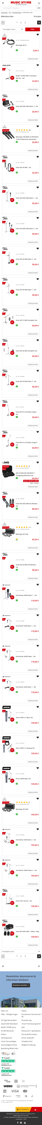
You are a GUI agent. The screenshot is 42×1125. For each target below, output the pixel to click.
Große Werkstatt (7, 1031)
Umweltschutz (27, 1041)
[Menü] (15, 1052)
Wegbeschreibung (28, 1045)
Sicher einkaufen (28, 1038)
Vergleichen (33, 59)
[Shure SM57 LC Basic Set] (27, 711)
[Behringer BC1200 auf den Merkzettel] (38, 523)
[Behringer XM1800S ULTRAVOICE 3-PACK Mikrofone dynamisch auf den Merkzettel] (38, 126)
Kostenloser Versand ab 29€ (31, 1015)
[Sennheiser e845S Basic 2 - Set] (27, 864)
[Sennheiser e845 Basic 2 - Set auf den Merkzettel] (38, 829)
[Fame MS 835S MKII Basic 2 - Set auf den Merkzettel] (38, 96)
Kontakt (17, 1114)
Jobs (23, 1027)
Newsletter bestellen (20, 985)
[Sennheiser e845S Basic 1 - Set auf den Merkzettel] (38, 584)
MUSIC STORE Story (8, 1027)
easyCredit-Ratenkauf (9, 1024)
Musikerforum (11, 1114)
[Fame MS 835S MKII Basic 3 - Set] (27, 222)
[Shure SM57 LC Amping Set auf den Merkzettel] (38, 737)
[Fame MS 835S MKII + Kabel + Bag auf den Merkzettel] (38, 921)
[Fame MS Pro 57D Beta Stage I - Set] (27, 405)
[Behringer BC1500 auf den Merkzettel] (38, 798)
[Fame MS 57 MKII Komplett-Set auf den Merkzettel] (38, 309)
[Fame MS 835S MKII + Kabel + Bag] (27, 925)
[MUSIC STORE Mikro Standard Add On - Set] (27, 69)
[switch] (13, 1054)
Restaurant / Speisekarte (31, 1031)
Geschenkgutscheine (9, 1045)
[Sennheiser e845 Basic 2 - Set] (27, 833)
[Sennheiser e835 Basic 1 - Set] (27, 680)
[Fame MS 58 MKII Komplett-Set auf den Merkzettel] (38, 340)
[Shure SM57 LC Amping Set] (27, 741)
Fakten (24, 1011)
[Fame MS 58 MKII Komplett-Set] (27, 344)
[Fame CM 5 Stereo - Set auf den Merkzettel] (38, 890)
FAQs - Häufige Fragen (9, 1014)
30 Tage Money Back (9, 1020)
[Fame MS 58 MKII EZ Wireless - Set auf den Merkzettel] (38, 554)
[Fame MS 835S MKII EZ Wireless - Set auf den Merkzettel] (38, 493)
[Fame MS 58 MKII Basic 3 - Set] (27, 375)
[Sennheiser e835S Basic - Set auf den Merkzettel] (38, 646)
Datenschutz (31, 1114)
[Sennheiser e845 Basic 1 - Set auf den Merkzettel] (38, 615)
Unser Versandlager (8, 1041)
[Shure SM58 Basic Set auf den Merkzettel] (38, 768)
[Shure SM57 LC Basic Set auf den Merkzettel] (38, 707)
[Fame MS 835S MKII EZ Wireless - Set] (27, 497)
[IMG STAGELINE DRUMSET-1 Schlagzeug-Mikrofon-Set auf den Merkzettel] (38, 462)
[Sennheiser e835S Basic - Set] (27, 650)
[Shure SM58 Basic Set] (27, 772)
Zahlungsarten (6, 1038)
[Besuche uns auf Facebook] (18, 1123)
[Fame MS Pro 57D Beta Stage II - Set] (27, 436)
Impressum (23, 1114)
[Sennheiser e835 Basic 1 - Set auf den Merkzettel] (38, 676)
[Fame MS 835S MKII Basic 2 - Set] (27, 100)
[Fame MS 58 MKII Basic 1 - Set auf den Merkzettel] (38, 279)
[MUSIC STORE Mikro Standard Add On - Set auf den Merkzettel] (38, 65)
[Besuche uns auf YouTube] (25, 1123)
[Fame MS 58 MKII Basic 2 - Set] (27, 252)
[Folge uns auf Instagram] (21, 1123)
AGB (27, 1115)
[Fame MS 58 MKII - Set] (27, 161)
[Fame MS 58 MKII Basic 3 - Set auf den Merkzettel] (38, 371)
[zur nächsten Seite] (39, 23)
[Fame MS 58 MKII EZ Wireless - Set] (27, 558)
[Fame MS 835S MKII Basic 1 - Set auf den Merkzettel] (38, 187)
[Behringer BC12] (27, 38)
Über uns (4, 1011)
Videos (3, 1034)
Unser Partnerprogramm (31, 1024)
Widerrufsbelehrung (19, 1115)
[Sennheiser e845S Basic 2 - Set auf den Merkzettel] (38, 860)
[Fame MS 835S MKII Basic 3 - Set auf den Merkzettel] (38, 218)
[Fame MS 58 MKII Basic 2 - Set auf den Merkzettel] (38, 248)
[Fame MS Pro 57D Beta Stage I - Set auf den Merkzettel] (38, 401)
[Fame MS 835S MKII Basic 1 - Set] (27, 191)
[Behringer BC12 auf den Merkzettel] (38, 34)
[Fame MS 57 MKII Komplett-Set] (27, 314)
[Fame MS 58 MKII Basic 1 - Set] (27, 283)
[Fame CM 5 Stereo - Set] (27, 894)
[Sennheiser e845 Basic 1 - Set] (27, 619)
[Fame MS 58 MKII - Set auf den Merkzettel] (38, 157)
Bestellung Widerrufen (9, 1048)
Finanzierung (26, 1020)
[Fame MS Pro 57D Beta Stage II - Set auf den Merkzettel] (38, 432)
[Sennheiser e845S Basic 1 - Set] (27, 589)
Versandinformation (29, 1034)
